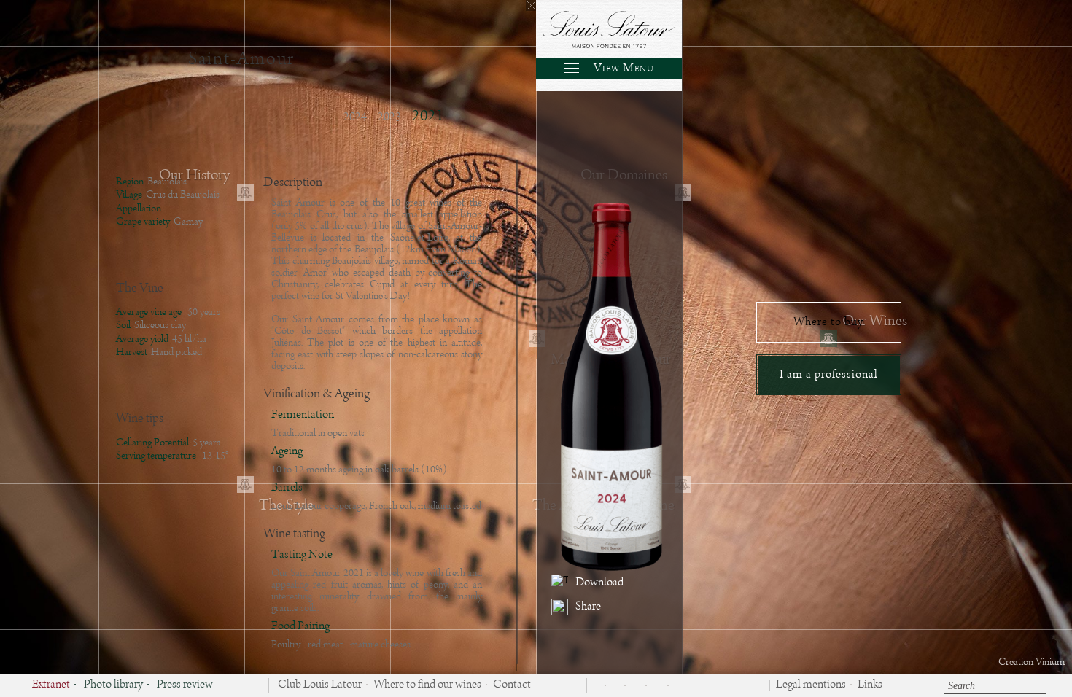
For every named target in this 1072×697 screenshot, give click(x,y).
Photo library (113, 685)
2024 (355, 117)
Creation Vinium (1031, 662)
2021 (428, 116)
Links (870, 685)
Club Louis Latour (320, 685)
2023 (389, 117)
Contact (512, 685)
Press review (185, 685)
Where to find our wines (427, 685)
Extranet (51, 685)
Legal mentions (811, 685)
